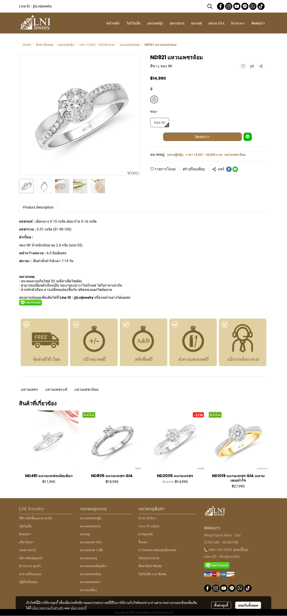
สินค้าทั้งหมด (44, 44)
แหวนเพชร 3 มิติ (91, 550)
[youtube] (236, 6)
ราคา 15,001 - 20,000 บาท (97, 44)
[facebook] (220, 6)
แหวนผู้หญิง (66, 44)
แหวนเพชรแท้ (56, 389)
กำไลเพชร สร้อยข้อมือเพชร (157, 550)
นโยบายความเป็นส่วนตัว (48, 608)
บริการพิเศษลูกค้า (31, 558)
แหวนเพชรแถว (90, 582)
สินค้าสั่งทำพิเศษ (150, 566)
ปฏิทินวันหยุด (28, 582)
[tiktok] (261, 6)
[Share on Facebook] (229, 169)
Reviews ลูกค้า (30, 566)
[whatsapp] (253, 6)
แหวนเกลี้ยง (88, 590)
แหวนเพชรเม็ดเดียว (93, 566)
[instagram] (228, 6)
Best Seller (147, 518)
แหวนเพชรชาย (90, 526)
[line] (244, 6)
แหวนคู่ (85, 534)
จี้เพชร (142, 542)
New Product (148, 526)
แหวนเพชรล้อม (129, 44)
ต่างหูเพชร (145, 534)
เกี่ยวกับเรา (26, 542)
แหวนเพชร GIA (91, 542)
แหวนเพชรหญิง (90, 518)
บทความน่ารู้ (27, 550)
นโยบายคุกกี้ (78, 608)
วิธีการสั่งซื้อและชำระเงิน (35, 518)
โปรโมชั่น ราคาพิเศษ (152, 574)
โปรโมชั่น (25, 526)
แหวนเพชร (29, 389)
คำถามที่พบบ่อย (30, 574)
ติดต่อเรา (202, 137)
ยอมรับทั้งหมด (248, 605)
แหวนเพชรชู (88, 558)
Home (27, 44)
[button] (210, 6)
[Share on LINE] (235, 169)
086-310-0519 (220, 549)
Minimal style (149, 558)
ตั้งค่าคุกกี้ (221, 605)
